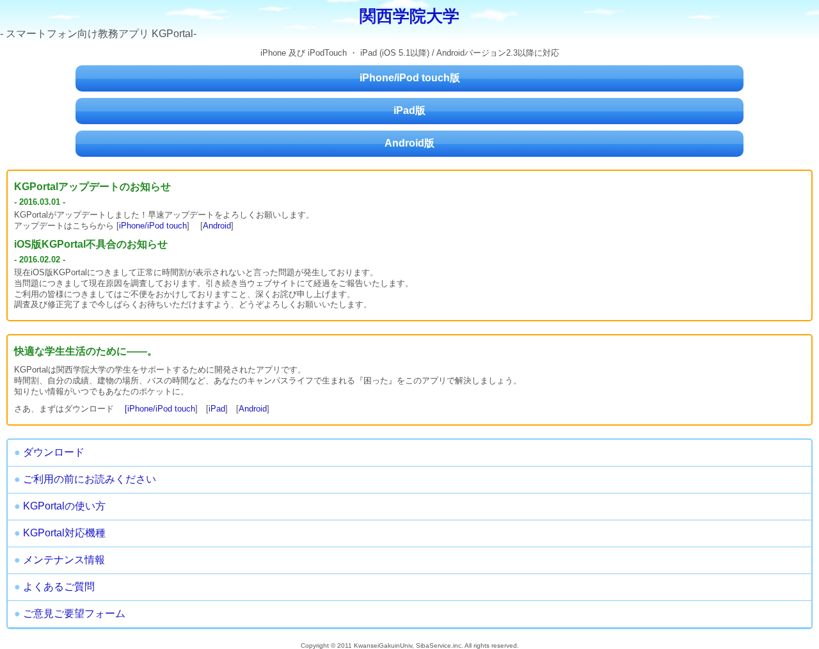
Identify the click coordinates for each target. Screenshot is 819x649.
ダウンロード (49, 452)
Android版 (409, 143)
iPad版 (409, 110)
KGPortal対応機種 (60, 532)
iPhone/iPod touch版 (410, 77)
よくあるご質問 (54, 586)
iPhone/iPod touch (153, 225)
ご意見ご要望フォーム (69, 613)
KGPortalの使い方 (60, 506)
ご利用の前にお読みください (85, 479)
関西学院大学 (409, 16)
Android (217, 225)
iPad (217, 408)
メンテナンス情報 (59, 559)
